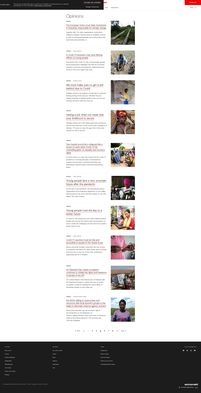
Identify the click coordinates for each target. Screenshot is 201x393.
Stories (54, 354)
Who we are (8, 350)
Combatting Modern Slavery (107, 364)
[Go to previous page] (84, 331)
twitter (187, 350)
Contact (7, 354)
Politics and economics (106, 361)
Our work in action (57, 350)
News (106, 8)
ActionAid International (191, 384)
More (192, 8)
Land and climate (105, 357)
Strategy (7, 375)
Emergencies (103, 350)
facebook (183, 350)
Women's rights (77, 81)
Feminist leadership (10, 357)
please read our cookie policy (43, 6)
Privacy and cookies (10, 371)
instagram (191, 350)
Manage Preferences (92, 7)
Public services (77, 51)
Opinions (55, 361)
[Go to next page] (117, 331)
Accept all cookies (92, 2)
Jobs (54, 368)
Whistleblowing (8, 364)
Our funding (8, 368)
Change (196, 387)
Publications (114, 8)
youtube (194, 350)
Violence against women (79, 296)
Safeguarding (8, 361)
